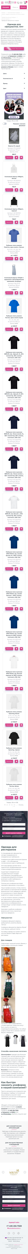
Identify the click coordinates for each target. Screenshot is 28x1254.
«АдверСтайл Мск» (18, 1244)
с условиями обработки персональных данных (17, 836)
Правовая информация (14, 1245)
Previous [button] (3, 1172)
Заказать (9, 157)
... (16, 805)
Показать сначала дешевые (19, 124)
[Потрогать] (16, 157)
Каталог (5, 7)
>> (14, 806)
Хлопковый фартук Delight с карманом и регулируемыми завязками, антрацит (14, 279)
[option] (14, 1172)
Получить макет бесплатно (14, 48)
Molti (16, 323)
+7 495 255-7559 (17, 54)
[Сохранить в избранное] (21, 157)
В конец (21, 805)
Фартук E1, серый (14, 146)
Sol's (16, 253)
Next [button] (25, 1172)
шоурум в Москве (7, 67)
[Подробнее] (21, 258)
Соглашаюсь (13, 836)
